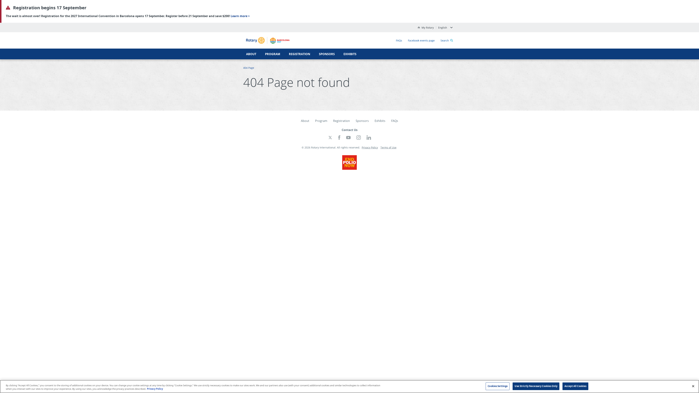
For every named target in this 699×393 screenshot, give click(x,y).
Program (272, 54)
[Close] (693, 386)
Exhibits (349, 54)
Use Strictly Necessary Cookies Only (536, 386)
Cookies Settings (498, 386)
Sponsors (327, 54)
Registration (299, 54)
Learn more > (240, 16)
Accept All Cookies (575, 386)
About (251, 54)
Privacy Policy (155, 389)
